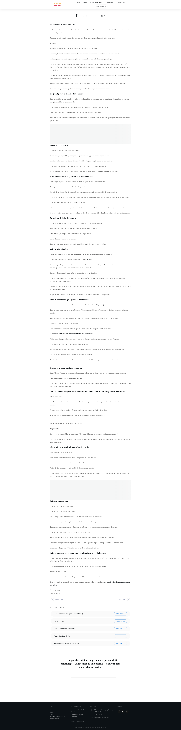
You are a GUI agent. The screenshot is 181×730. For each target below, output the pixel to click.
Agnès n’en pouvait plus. (62, 636)
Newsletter (74, 716)
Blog (51, 712)
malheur (89, 259)
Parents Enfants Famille (77, 721)
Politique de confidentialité (57, 716)
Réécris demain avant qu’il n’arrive (66, 643)
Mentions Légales (54, 718)
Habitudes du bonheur (77, 714)
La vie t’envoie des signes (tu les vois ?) (68, 614)
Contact (52, 714)
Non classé (74, 719)
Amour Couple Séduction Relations (78, 711)
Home (51, 710)
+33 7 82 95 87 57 (99, 714)
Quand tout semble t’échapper (64, 629)
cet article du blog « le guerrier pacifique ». (102, 305)
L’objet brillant (59, 621)
